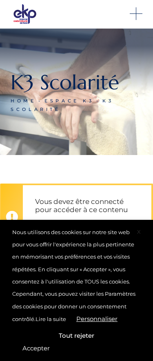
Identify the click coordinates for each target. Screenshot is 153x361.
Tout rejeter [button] (76, 335)
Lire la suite (50, 319)
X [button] (139, 231)
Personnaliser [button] (97, 319)
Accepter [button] (36, 348)
